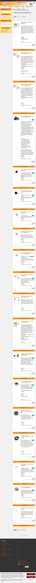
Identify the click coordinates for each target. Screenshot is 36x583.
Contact (2, 547)
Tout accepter (31, 574)
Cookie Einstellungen (4, 555)
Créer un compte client (4, 30)
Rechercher (19, 0)
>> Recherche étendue (6, 16)
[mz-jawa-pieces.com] (5, 3)
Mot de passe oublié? (4, 31)
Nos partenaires (3, 552)
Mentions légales (3, 545)
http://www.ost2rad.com (23, 560)
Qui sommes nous (29, 6)
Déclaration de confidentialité (7, 577)
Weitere (5, 6)
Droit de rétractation (4, 550)
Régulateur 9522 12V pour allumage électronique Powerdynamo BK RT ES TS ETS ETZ (27, 354)
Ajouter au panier (24, 81)
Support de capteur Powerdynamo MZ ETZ (27, 464)
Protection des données (4, 542)
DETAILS (22, 37)
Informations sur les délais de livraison (6, 554)
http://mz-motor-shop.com (24, 564)
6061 (26, 133)
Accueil (22, 6)
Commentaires (17, 6)
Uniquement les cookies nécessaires (31, 577)
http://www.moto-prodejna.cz (24, 562)
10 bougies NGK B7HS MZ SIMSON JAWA (27, 22)
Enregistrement (31, 0)
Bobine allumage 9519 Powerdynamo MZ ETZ (27, 169)
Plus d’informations (31, 579)
